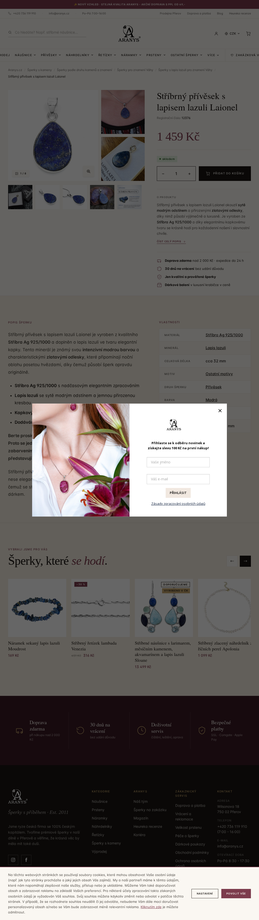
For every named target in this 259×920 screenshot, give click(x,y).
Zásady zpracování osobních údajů (178, 503)
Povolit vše (236, 893)
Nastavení (205, 893)
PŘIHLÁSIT (178, 493)
